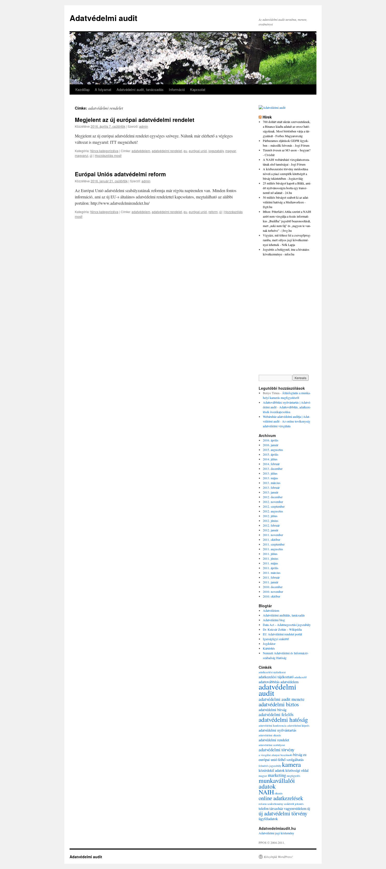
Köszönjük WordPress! (278, 857)
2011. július (270, 554)
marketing (277, 775)
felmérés (264, 766)
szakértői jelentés (294, 804)
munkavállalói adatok (277, 783)
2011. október (271, 539)
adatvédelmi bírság (272, 709)
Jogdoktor (269, 643)
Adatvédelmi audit (103, 17)
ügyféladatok (268, 818)
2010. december (273, 587)
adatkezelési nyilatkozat (272, 672)
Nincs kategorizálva (104, 150)
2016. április (270, 440)
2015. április (270, 454)
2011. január (270, 582)
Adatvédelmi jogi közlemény (276, 833)
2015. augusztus (273, 450)
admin (143, 126)
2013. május (270, 478)
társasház (276, 808)
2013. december (273, 468)
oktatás (279, 793)
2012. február (271, 525)
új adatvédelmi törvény (283, 813)
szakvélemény (275, 804)
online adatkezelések (281, 798)
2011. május (270, 563)
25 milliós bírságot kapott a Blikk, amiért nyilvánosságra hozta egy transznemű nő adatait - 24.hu (287, 188)
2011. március (271, 572)
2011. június (270, 558)
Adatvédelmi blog (274, 620)
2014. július (270, 459)
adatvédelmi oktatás (270, 735)
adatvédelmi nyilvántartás (277, 730)
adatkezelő (300, 677)
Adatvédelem (271, 610)
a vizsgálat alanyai (269, 755)
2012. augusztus (273, 511)
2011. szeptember (274, 544)
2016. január (270, 445)
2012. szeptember (274, 506)
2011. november (273, 535)
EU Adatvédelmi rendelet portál (282, 634)
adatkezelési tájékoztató (276, 676)
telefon (264, 808)
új (91, 155)
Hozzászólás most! (108, 155)
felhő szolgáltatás (291, 759)
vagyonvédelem (295, 808)
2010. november (273, 591)
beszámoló (286, 755)
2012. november (273, 502)
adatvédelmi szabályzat (272, 745)
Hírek (267, 117)
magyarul (81, 155)
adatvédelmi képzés (298, 725)
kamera (291, 764)
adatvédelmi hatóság (283, 719)
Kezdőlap (82, 89)
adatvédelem (141, 150)
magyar (230, 150)
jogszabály (216, 150)
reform (213, 211)
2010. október (271, 596)
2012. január (270, 530)
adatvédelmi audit (277, 689)
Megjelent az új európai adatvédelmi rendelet (134, 120)
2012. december (273, 497)
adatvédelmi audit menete (282, 699)
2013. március (271, 483)
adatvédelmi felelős (276, 714)
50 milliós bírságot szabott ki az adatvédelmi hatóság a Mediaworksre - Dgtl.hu (286, 202)
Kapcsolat (197, 89)
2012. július (270, 516)
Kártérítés (269, 648)
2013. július (270, 473)
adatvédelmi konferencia (272, 725)
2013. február (271, 487)
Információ (177, 89)
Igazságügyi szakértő (276, 639)
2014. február (271, 464)
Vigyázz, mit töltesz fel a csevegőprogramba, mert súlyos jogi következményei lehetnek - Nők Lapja (287, 240)
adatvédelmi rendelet (167, 150)
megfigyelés (293, 776)
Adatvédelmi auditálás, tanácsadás (284, 615)
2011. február (271, 577)
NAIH (266, 792)
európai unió (198, 150)
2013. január (270, 492)
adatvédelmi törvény (276, 750)
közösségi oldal (297, 770)
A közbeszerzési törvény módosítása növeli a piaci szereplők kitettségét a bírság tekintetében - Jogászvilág (285, 174)
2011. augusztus (273, 549)
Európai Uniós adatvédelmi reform (120, 174)
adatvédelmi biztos (279, 704)
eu (185, 150)
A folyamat (103, 89)
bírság (297, 754)
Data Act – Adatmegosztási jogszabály (287, 625)
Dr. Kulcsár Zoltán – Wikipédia (282, 629)
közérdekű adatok (272, 770)
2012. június (270, 520)
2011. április (270, 568)
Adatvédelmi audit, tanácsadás (140, 89)
